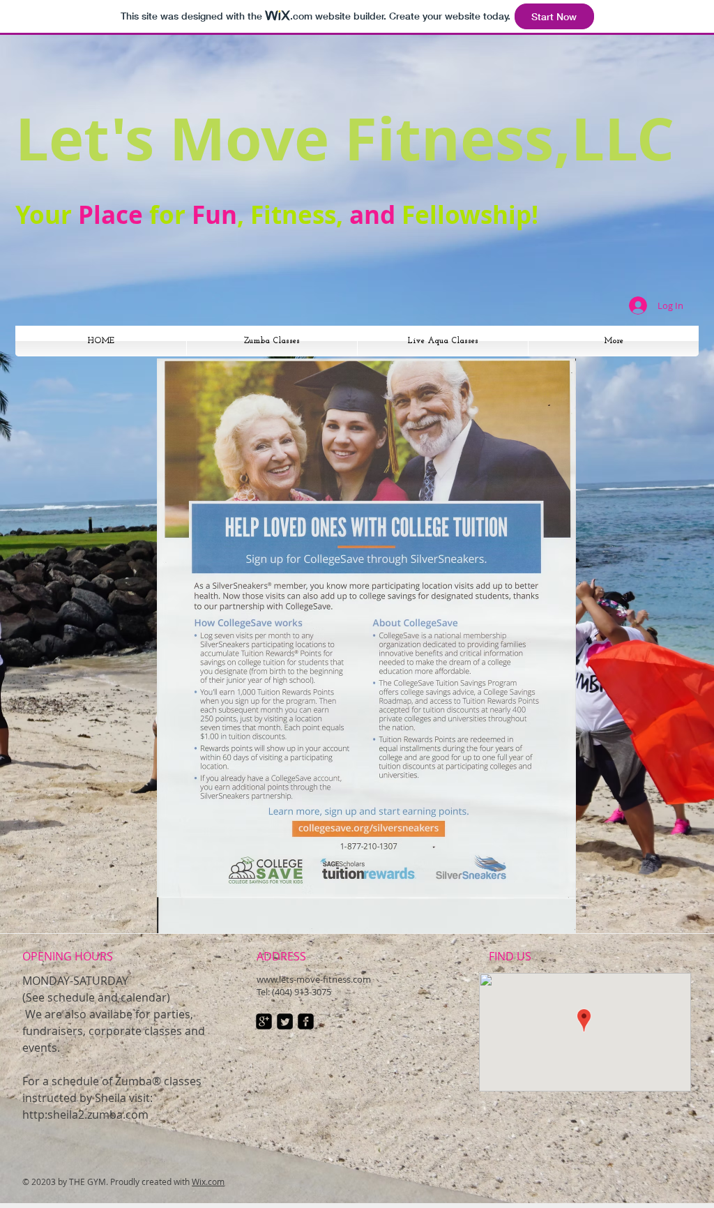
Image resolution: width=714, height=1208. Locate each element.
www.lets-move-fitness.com (314, 979)
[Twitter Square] (285, 1021)
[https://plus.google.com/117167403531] (264, 1021)
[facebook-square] (306, 1021)
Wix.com (208, 1181)
